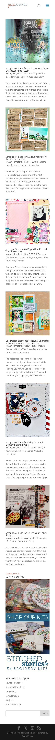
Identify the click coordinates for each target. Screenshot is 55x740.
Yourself (20, 260)
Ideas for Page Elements (17, 165)
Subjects (10, 700)
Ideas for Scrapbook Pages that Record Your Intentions (26, 250)
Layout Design (12, 695)
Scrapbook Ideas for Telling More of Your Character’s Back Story (27, 69)
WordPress (27, 736)
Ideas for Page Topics (16, 77)
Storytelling (11, 691)
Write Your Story (26, 541)
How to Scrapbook (14, 682)
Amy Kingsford (15, 73)
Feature (41, 73)
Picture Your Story (35, 77)
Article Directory (13, 704)
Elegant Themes (27, 732)
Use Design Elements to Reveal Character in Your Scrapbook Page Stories (27, 342)
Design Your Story (23, 349)
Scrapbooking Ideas (15, 687)
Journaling (34, 165)
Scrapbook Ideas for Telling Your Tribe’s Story (27, 534)
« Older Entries (13, 573)
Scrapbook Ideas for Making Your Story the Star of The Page (26, 158)
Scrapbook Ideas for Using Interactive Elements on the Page (25, 443)
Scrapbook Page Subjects (30, 257)
